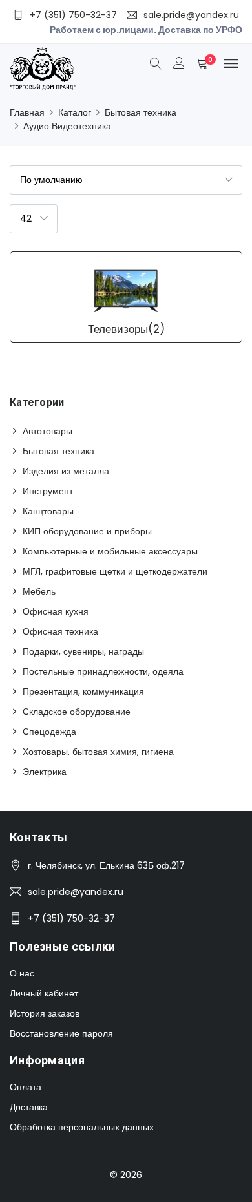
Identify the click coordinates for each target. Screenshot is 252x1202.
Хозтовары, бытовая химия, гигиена (98, 751)
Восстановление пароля (61, 1033)
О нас (22, 973)
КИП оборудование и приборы (87, 531)
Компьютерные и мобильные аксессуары (110, 551)
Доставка (29, 1107)
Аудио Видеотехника (67, 126)
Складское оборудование (77, 711)
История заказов (44, 1013)
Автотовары (47, 431)
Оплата (25, 1087)
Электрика (45, 771)
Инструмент (48, 491)
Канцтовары (48, 511)
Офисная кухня (56, 611)
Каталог (74, 112)
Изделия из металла (66, 471)
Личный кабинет (44, 993)
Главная (27, 112)
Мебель (39, 591)
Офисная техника (60, 631)
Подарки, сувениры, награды (83, 651)
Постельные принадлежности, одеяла (103, 671)
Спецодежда (49, 731)
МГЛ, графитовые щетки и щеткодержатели (115, 571)
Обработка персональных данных (82, 1127)
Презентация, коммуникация (83, 691)
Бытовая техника (140, 112)
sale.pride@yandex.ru (75, 891)
